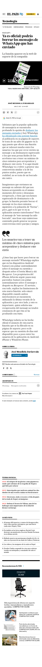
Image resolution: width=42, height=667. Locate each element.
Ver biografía (17, 355)
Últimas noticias (9, 477)
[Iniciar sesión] (38, 14)
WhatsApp (6, 33)
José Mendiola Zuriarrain (21, 103)
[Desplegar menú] (4, 14)
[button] (21, 73)
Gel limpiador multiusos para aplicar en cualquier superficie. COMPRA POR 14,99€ (29, 614)
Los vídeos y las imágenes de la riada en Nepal (19, 544)
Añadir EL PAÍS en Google (13, 118)
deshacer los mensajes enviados (20, 131)
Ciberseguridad (18, 27)
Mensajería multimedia (18, 386)
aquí (34, 401)
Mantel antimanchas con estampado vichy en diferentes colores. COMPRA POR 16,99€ (29, 638)
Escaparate (21, 573)
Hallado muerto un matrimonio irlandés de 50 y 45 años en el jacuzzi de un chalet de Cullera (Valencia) (21, 539)
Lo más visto (7, 517)
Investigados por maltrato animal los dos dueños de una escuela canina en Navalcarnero (20, 491)
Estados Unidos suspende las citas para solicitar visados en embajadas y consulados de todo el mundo (20, 550)
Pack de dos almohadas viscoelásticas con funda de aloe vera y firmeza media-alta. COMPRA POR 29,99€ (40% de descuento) (29, 627)
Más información (7, 396)
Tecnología (9, 21)
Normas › (37, 374)
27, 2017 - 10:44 (21, 106)
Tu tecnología (7, 27)
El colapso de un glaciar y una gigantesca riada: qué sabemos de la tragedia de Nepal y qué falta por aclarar (20, 484)
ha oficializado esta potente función (20, 135)
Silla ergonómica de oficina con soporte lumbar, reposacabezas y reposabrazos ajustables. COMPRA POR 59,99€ (19, 605)
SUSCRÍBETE (30, 14)
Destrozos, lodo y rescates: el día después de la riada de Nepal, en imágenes (20, 498)
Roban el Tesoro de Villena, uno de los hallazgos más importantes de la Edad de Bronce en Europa (19, 506)
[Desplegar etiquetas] (38, 385)
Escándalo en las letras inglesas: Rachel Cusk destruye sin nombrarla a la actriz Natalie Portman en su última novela (21, 532)
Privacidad (28, 27)
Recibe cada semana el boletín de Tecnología (20, 364)
